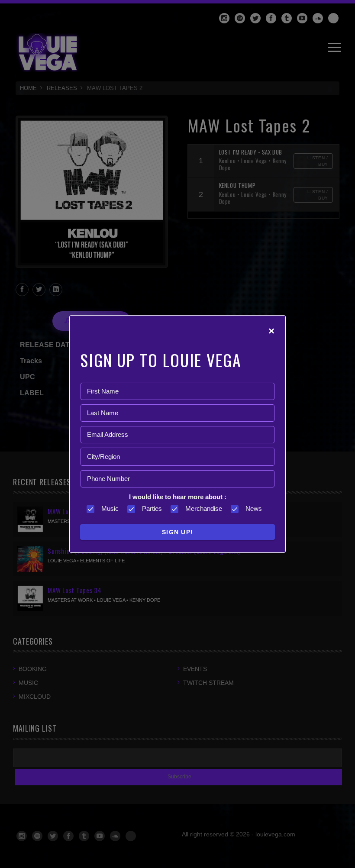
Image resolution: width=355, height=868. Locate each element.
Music (110, 508)
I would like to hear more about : (177, 496)
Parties (152, 508)
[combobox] (177, 456)
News (253, 508)
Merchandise (203, 508)
